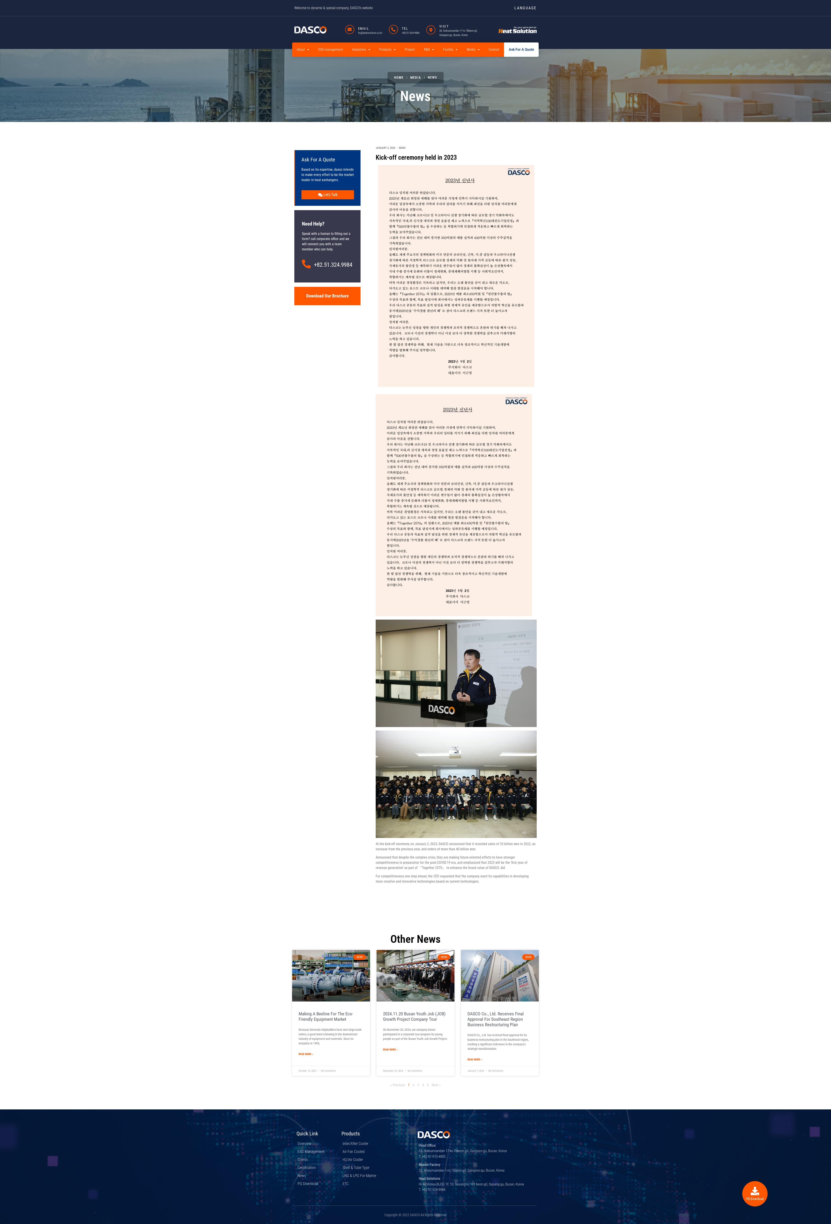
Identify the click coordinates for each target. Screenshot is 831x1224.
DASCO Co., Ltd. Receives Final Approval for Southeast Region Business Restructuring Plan (495, 1019)
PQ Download (754, 1199)
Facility (448, 49)
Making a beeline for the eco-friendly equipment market (326, 1016)
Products (385, 49)
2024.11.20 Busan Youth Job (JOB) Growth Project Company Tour (414, 1016)
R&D (427, 49)
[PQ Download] (755, 1191)
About (301, 49)
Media (471, 49)
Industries (359, 49)
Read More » (306, 1054)
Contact (494, 49)
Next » (436, 1085)
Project (410, 49)
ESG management (330, 49)
